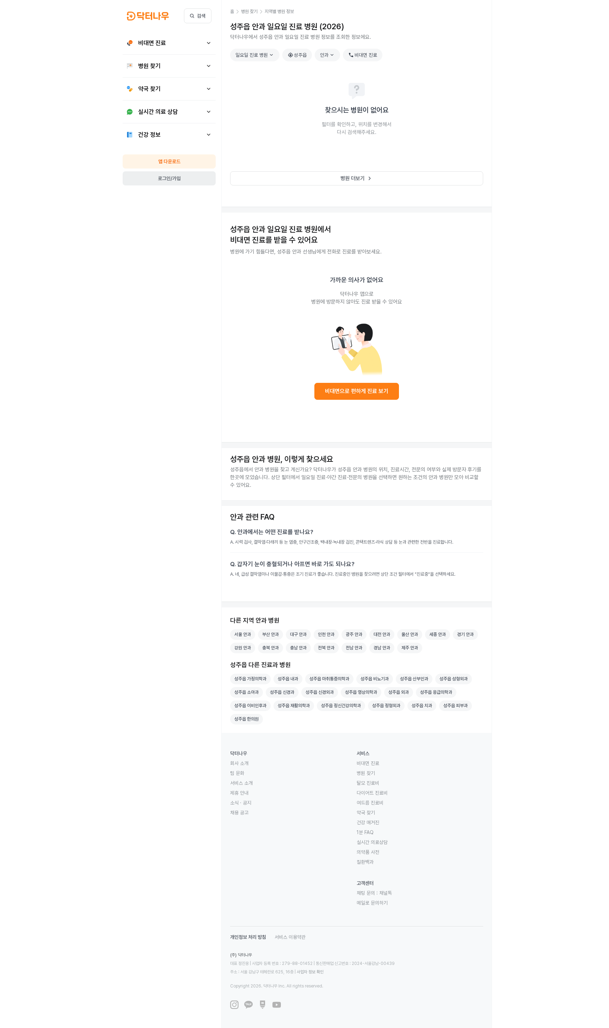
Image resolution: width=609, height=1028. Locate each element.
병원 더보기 (356, 178)
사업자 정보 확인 (310, 971)
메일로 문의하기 (372, 903)
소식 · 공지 (240, 803)
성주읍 (297, 55)
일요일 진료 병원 (255, 55)
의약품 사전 (368, 852)
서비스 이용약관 (290, 937)
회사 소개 (239, 763)
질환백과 (365, 862)
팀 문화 (237, 773)
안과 (328, 55)
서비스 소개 (241, 783)
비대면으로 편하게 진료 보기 (356, 391)
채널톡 (385, 893)
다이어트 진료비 (372, 793)
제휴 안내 (239, 793)
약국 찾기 (366, 812)
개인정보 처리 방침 (248, 937)
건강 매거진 (368, 822)
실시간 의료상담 (372, 842)
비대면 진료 (362, 55)
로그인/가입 (169, 178)
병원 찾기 (366, 773)
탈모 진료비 (368, 783)
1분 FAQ (365, 832)
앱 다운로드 (169, 161)
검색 (201, 16)
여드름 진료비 (370, 803)
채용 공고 (239, 812)
